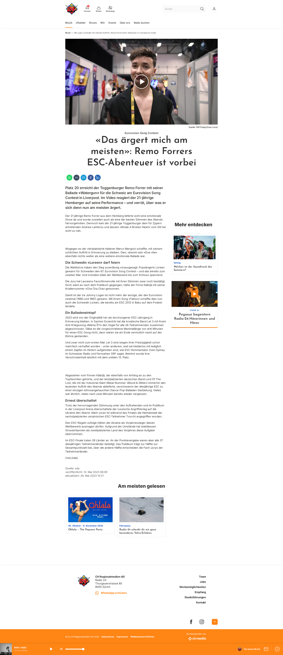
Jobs (203, 581)
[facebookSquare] (191, 622)
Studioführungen (195, 597)
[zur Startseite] (71, 9)
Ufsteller (80, 22)
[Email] (84, 178)
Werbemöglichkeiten (192, 587)
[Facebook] (91, 178)
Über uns (125, 22)
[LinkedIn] (98, 178)
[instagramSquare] (202, 622)
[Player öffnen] (277, 649)
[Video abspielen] (141, 82)
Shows (93, 22)
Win (102, 22)
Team (202, 576)
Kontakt (201, 602)
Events (112, 22)
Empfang (200, 592)
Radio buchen (142, 22)
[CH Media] (196, 638)
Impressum (122, 636)
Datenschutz (107, 636)
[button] (110, 9)
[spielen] (51, 649)
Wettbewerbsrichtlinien (142, 636)
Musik (68, 22)
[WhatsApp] (69, 178)
